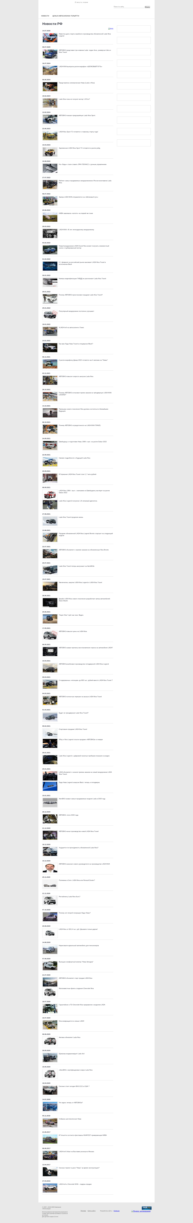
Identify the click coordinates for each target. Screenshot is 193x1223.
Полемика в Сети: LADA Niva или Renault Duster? (77, 880)
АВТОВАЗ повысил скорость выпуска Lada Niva (76, 376)
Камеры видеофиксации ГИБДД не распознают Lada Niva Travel (82, 278)
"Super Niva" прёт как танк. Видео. (71, 615)
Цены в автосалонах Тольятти (65, 16)
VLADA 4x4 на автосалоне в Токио (71, 327)
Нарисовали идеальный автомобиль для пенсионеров (79, 945)
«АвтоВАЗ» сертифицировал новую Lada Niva (75, 1070)
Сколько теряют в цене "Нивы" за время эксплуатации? (79, 1168)
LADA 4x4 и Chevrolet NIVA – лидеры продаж (75, 1184)
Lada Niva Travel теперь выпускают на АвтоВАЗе (76, 566)
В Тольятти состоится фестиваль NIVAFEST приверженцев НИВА (83, 1135)
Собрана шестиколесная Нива (70, 1119)
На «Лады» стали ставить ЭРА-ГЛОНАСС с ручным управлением (82, 164)
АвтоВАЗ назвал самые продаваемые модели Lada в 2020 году (82, 799)
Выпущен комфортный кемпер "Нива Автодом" (76, 962)
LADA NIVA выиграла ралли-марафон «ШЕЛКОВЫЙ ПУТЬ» (80, 66)
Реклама (83, 1211)
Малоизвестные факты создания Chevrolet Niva (76, 988)
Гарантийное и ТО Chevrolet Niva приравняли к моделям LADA (82, 1005)
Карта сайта (91, 1211)
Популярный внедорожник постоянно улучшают (76, 311)
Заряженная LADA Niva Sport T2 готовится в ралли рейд (79, 148)
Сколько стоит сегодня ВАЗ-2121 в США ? (74, 1086)
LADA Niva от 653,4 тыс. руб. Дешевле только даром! (78, 929)
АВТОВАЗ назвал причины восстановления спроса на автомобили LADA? (86, 648)
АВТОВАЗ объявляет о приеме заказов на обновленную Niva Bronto (84, 550)
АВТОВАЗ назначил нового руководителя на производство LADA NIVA (84, 864)
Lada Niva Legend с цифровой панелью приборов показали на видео (84, 756)
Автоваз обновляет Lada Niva (69, 1037)
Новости (45, 16)
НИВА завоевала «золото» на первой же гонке (76, 213)
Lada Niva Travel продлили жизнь (71, 517)
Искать (147, 7)
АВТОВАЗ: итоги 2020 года (68, 815)
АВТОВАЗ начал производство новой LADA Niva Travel (79, 831)
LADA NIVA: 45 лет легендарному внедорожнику (76, 229)
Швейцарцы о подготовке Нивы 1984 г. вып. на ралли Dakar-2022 (83, 442)
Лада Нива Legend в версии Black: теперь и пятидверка (79, 782)
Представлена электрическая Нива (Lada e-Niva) (77, 83)
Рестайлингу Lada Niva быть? (69, 896)
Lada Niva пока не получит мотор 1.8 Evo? (74, 99)
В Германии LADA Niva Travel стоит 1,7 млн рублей (77, 474)
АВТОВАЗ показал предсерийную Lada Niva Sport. (77, 115)
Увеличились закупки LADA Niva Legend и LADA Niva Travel (80, 582)
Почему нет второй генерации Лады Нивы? (75, 913)
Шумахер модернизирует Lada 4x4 (71, 1054)
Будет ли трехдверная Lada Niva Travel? (73, 713)
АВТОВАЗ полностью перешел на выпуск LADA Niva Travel (80, 696)
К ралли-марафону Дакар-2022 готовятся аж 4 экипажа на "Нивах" (83, 360)
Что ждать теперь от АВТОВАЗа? (71, 1102)
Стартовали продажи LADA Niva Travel (73, 729)
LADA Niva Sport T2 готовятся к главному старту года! (78, 132)
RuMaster (117, 1211)
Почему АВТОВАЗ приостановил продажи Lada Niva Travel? (81, 295)
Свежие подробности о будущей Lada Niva (74, 458)
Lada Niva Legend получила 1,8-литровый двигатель (78, 501)
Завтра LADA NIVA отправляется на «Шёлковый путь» (78, 197)
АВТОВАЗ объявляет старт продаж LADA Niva (75, 978)
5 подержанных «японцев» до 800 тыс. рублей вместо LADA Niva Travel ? (86, 680)
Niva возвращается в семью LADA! (71, 1021)
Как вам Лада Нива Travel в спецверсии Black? (76, 344)
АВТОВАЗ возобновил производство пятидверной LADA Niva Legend (84, 664)
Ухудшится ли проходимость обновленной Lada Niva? (78, 848)
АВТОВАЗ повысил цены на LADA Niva (73, 631)
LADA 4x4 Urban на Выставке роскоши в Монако (76, 1151)
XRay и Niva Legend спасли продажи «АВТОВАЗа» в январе (81, 739)
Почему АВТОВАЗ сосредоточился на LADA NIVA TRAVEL (80, 425)
